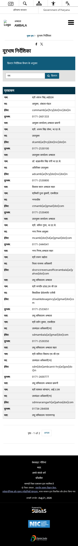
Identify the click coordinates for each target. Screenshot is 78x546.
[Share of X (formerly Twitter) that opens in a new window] (41, 44)
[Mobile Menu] (71, 22)
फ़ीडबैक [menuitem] (39, 478)
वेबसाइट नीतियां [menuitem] (39, 462)
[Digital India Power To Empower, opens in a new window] (39, 539)
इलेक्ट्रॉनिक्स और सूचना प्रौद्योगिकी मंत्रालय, (21, 491)
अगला (46, 433)
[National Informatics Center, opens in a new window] (39, 524)
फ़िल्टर (54, 76)
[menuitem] (10, 3)
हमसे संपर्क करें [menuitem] (39, 473)
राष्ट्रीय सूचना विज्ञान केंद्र (45, 487)
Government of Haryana (56, 10)
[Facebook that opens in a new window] (36, 44)
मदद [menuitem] (39, 467)
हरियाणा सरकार (20, 10)
